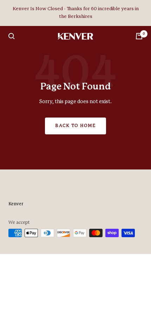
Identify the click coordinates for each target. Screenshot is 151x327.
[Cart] (139, 36)
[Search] (11, 36)
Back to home (75, 126)
